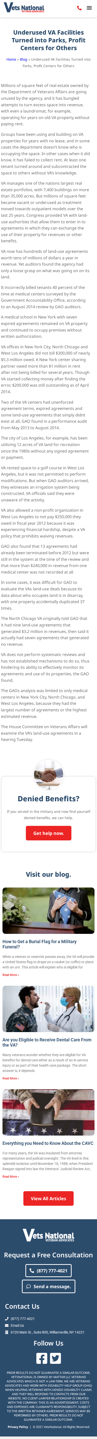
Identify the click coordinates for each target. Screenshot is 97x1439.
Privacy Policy (18, 1427)
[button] (89, 8)
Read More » (10, 975)
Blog (23, 59)
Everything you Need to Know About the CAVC (48, 1143)
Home (11, 59)
